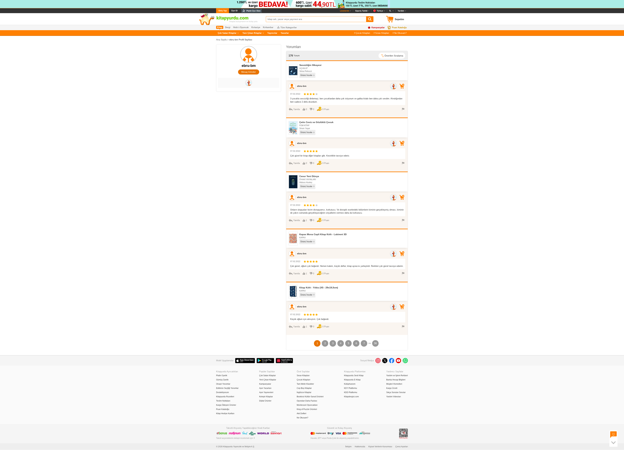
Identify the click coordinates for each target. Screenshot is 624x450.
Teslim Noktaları (223, 401)
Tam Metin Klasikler (305, 384)
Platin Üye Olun (253, 11)
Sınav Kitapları (382, 33)
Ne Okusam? (400, 33)
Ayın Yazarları (265, 388)
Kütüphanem (349, 384)
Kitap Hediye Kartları (225, 413)
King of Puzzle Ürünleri (307, 409)
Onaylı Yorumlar (223, 384)
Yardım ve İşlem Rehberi (397, 375)
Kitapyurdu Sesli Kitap (354, 375)
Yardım (401, 11)
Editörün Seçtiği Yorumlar (227, 388)
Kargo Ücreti (391, 388)
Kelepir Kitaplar (266, 396)
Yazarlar (285, 33)
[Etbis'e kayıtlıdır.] (403, 433)
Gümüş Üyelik (222, 380)
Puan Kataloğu (399, 27)
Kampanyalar (378, 27)
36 (375, 343)
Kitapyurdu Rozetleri (225, 396)
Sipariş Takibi (361, 11)
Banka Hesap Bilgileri (395, 380)
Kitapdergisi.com (351, 396)
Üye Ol (234, 11)
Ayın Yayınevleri (266, 392)
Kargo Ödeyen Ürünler (226, 405)
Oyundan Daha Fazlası (307, 401)
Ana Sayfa (221, 39)
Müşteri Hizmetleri (394, 384)
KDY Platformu (350, 388)
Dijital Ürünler (265, 401)
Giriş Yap (222, 11)
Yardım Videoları (393, 396)
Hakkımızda (360, 446)
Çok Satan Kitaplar (227, 33)
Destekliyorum (222, 392)
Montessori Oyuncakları (307, 405)
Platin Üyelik (221, 375)
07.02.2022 (295, 94)
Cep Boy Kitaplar (304, 388)
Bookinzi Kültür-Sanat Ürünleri (310, 396)
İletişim (348, 446)
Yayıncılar (272, 33)
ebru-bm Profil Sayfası (240, 39)
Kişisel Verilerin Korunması (380, 446)
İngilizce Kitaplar (304, 392)
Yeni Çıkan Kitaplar (252, 33)
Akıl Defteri (301, 413)
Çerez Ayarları (401, 446)
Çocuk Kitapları (363, 33)
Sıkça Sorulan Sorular (396, 392)
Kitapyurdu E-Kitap (352, 380)
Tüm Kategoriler (288, 27)
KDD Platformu (350, 392)
